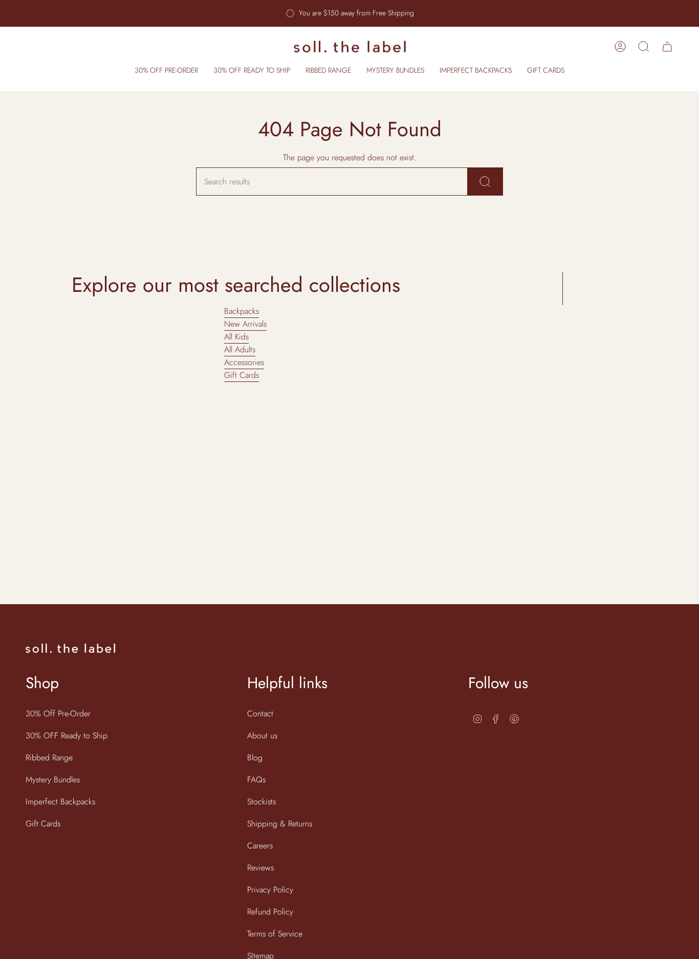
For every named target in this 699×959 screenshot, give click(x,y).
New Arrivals (245, 324)
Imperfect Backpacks (60, 801)
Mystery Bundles (53, 779)
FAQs (256, 779)
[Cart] (667, 46)
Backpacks (241, 311)
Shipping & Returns (279, 823)
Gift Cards (241, 375)
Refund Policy (270, 912)
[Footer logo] (70, 648)
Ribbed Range (49, 757)
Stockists (261, 801)
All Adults (239, 349)
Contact (260, 713)
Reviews (260, 867)
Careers (260, 845)
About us (262, 735)
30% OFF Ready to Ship (66, 735)
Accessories (244, 362)
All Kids (236, 337)
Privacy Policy (270, 890)
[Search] (485, 181)
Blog (255, 757)
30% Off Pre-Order (58, 713)
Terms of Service (274, 934)
